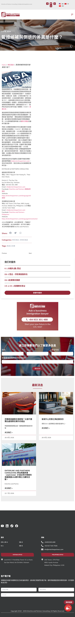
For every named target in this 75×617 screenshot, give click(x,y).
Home (4, 65)
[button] (72, 14)
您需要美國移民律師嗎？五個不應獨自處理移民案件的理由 (18, 420)
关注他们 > (9, 432)
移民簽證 (11, 65)
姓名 (3, 350)
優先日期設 (24, 121)
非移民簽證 (24, 240)
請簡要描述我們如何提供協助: (14, 358)
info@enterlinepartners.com (25, 4)
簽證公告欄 (11, 246)
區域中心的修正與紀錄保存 (53, 419)
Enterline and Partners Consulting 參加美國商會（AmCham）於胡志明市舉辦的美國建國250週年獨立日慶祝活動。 (18, 474)
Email (29, 350)
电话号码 (55, 350)
